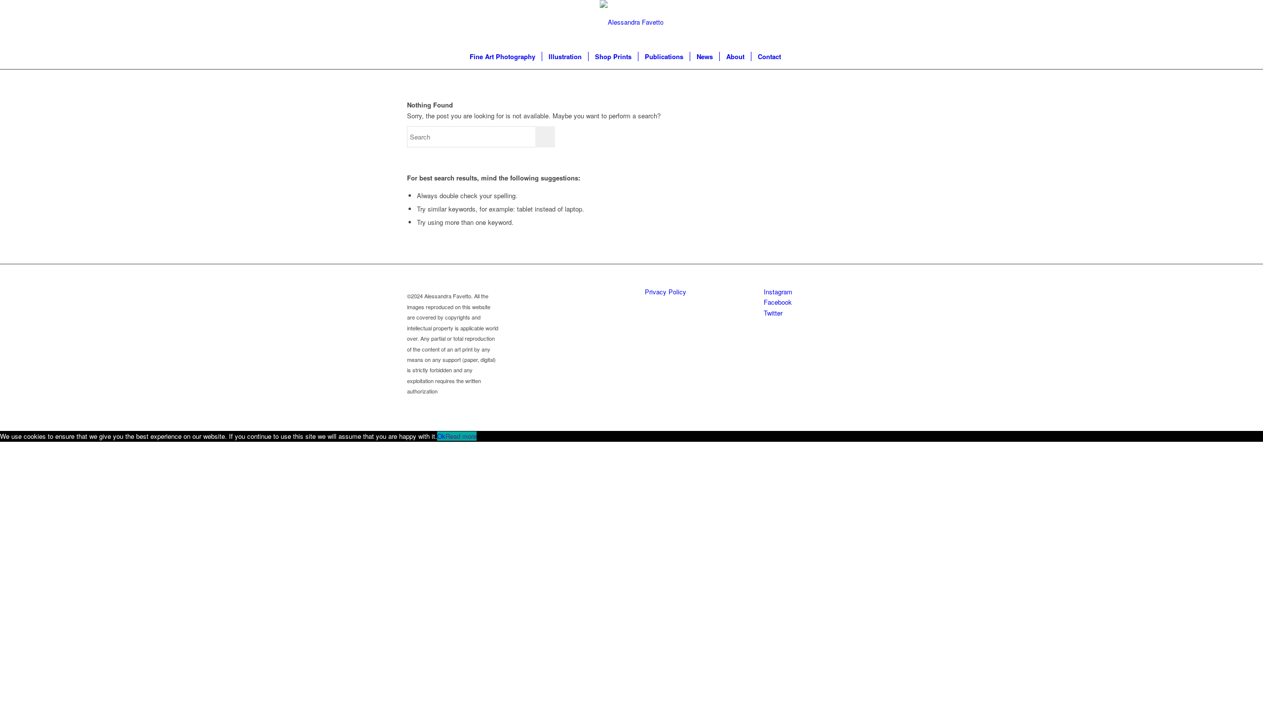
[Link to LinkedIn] (848, 22)
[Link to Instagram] (804, 22)
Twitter (773, 313)
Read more (461, 436)
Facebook (778, 302)
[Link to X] (833, 22)
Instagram (778, 291)
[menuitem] (502, 56)
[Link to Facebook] (819, 22)
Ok (441, 436)
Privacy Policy (665, 291)
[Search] (793, 56)
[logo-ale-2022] (632, 22)
